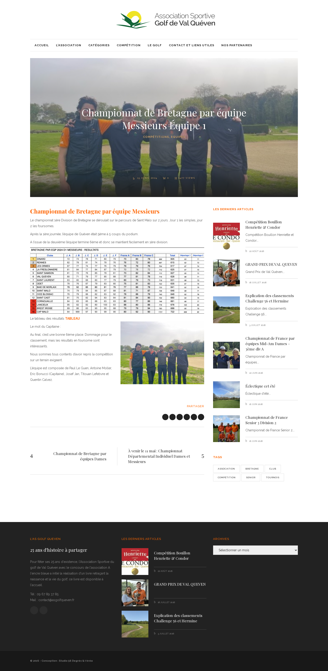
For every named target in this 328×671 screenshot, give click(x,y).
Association (226, 469)
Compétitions (156, 136)
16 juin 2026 (256, 404)
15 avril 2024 (146, 178)
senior (250, 477)
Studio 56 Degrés (70, 660)
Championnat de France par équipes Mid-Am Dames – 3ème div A (270, 343)
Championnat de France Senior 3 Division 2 (266, 420)
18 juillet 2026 (257, 282)
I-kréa (89, 660)
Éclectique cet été (260, 386)
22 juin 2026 (256, 373)
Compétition (227, 477)
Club (272, 469)
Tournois (272, 477)
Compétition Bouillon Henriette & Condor (263, 224)
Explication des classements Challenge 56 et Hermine (269, 298)
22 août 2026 (256, 251)
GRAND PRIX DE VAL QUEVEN (271, 264)
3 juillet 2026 (257, 325)
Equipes (178, 136)
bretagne (252, 469)
